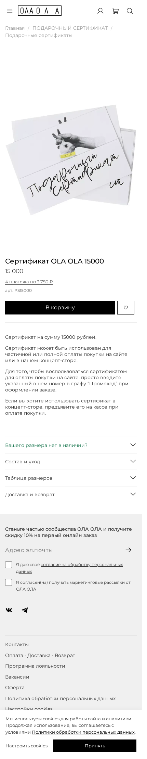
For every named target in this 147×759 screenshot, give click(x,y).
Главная (15, 28)
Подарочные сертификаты (38, 35)
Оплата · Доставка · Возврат (40, 655)
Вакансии (17, 677)
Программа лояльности (35, 666)
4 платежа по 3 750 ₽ (29, 281)
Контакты (17, 644)
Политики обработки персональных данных (83, 732)
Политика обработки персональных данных (60, 698)
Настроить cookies (26, 745)
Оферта (15, 687)
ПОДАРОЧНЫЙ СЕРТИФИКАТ (70, 28)
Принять (95, 745)
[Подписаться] (128, 550)
